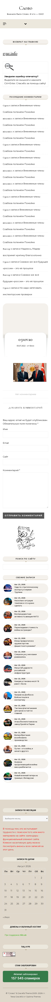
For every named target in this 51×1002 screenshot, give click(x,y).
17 (5, 897)
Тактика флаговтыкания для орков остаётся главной (25, 710)
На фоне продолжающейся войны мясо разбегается (25, 764)
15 (36, 890)
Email (6, 443)
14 (30, 890)
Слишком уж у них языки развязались (25, 655)
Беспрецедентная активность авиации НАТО (26, 615)
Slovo (31, 345)
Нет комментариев (25, 394)
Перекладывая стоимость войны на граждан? (26, 628)
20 (24, 897)
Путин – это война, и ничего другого (23, 749)
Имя (5, 429)
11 (11, 890)
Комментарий (11, 470)
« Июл (6, 917)
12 (17, 890)
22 (36, 897)
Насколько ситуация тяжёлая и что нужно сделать (24, 603)
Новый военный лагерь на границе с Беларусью (26, 776)
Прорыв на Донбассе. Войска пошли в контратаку (24, 697)
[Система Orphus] (9, 70)
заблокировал (25, 977)
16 (42, 890)
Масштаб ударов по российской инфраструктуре (23, 670)
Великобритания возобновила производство (22, 737)
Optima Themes (33, 996)
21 (30, 897)
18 (11, 897)
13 (24, 890)
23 (42, 897)
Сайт (5, 456)
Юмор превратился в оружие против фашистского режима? (25, 643)
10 (5, 890)
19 (17, 897)
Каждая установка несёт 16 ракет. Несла (26, 682)
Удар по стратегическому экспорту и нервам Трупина (26, 589)
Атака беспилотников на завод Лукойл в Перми (25, 723)
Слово (25, 8)
